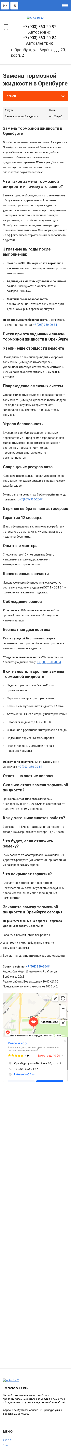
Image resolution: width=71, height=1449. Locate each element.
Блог (6, 1445)
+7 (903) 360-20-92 (39, 26)
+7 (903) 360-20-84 (39, 37)
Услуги (7, 1439)
